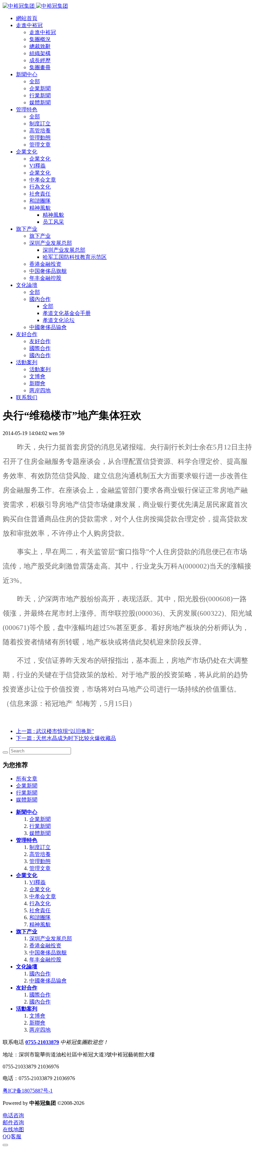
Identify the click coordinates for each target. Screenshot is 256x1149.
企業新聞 (26, 786)
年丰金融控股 (45, 959)
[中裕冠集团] (35, 6)
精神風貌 (40, 924)
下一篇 (66, 738)
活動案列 (26, 1009)
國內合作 (40, 973)
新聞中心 (26, 812)
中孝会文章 (42, 896)
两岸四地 (40, 1030)
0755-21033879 (42, 1042)
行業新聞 (26, 793)
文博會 (37, 1016)
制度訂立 (40, 847)
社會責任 (40, 910)
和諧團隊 (40, 917)
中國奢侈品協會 (48, 980)
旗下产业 (26, 931)
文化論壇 (26, 966)
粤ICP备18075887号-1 (28, 1090)
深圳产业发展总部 (50, 938)
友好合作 (26, 987)
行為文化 (40, 903)
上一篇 (55, 731)
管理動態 (40, 861)
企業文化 (26, 875)
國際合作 (40, 995)
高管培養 (40, 854)
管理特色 (26, 840)
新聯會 (37, 1023)
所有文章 (26, 778)
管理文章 (40, 868)
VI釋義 (37, 882)
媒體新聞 (26, 800)
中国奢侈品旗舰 (48, 952)
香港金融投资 (45, 945)
